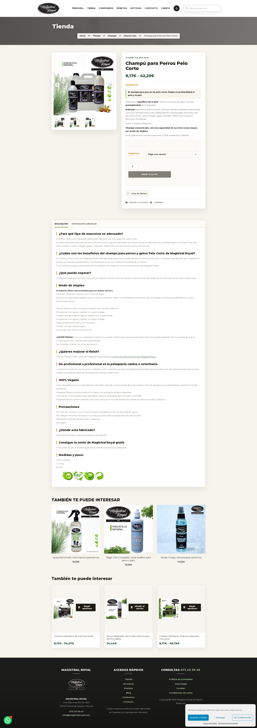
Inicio (83, 36)
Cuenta (165, 8)
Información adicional (84, 223)
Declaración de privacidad (228, 723)
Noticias (136, 8)
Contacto (151, 8)
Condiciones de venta (180, 693)
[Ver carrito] (176, 8)
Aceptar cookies (198, 717)
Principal (78, 8)
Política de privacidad (180, 679)
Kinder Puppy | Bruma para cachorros (181, 557)
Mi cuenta (128, 684)
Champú (112, 36)
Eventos (122, 8)
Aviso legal (181, 684)
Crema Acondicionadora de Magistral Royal (134, 356)
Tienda (91, 8)
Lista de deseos (139, 193)
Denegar (220, 717)
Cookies (180, 688)
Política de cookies (210, 723)
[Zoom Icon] (84, 84)
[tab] (61, 224)
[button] (8, 720)
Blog (128, 693)
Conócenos (106, 8)
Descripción (61, 223)
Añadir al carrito (150, 174)
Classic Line (130, 36)
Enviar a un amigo (139, 202)
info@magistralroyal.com (76, 715)
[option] (84, 84)
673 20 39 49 (76, 711)
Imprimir (158, 202)
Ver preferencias (242, 717)
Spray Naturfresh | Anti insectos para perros (76, 557)
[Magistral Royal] (48, 8)
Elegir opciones (77, 535)
